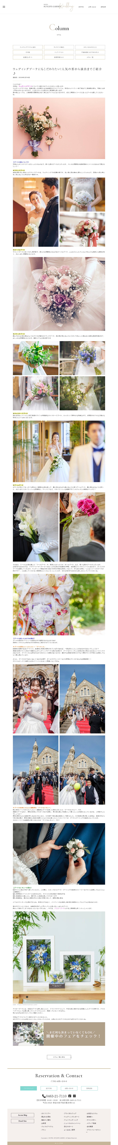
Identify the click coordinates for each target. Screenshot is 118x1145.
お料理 (43, 1123)
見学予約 (81, 6)
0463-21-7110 (56, 1095)
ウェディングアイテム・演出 (28, 47)
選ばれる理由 (46, 1117)
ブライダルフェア (70, 1113)
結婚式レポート (27, 57)
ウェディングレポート (71, 1117)
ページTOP (59, 1143)
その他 (28, 52)
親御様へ (90, 1117)
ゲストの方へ (91, 1120)
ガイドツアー (46, 1113)
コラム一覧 (90, 57)
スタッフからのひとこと (90, 47)
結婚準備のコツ (59, 57)
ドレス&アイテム (47, 1126)
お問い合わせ (92, 6)
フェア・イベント (59, 52)
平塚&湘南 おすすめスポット (90, 52)
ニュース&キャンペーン (72, 1123)
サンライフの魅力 (59, 47)
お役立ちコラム (92, 1113)
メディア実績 (91, 1123)
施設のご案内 (46, 1120)
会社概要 (90, 1126)
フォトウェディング (71, 1120)
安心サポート (68, 1126)
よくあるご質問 (69, 1130)
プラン (43, 1130)
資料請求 (103, 6)
